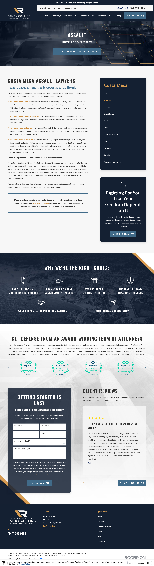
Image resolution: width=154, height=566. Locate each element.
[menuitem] (123, 93)
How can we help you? (22, 449)
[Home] (19, 13)
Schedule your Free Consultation (75, 51)
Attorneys (101, 521)
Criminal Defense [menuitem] (71, 16)
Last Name (45, 425)
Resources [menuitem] (101, 16)
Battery (36, 116)
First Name (18, 425)
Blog (99, 536)
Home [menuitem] (47, 16)
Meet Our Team (121, 234)
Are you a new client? (22, 441)
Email (43, 433)
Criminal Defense (104, 526)
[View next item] (144, 368)
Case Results (70, 8)
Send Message (37, 483)
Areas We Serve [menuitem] (87, 16)
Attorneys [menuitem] (56, 16)
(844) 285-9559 (17, 533)
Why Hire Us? (45, 8)
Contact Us (133, 15)
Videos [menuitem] (112, 16)
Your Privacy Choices (32, 559)
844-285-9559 (138, 8)
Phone (16, 433)
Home (100, 516)
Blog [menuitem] (119, 16)
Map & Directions (48, 526)
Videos (100, 531)
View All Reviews (130, 482)
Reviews (57, 8)
